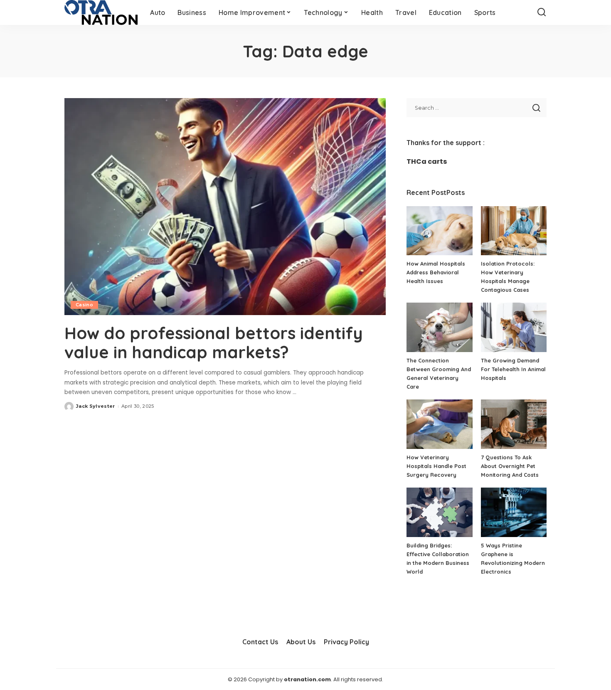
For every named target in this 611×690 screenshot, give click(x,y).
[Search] (542, 12)
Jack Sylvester (95, 406)
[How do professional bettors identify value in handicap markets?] (225, 206)
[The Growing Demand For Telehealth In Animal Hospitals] (514, 327)
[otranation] (101, 12)
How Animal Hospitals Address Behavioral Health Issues (436, 272)
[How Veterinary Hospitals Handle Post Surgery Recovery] (439, 424)
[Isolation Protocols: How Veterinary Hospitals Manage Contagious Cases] (514, 231)
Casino (84, 305)
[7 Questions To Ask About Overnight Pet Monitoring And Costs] (514, 424)
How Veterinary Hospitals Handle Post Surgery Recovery (436, 466)
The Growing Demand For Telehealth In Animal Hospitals (513, 369)
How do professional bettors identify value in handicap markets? (213, 342)
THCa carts (427, 161)
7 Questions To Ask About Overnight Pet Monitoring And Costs (510, 466)
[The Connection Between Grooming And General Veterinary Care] (439, 327)
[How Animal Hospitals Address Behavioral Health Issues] (439, 231)
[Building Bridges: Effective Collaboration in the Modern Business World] (439, 512)
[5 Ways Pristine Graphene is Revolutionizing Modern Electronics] (514, 512)
